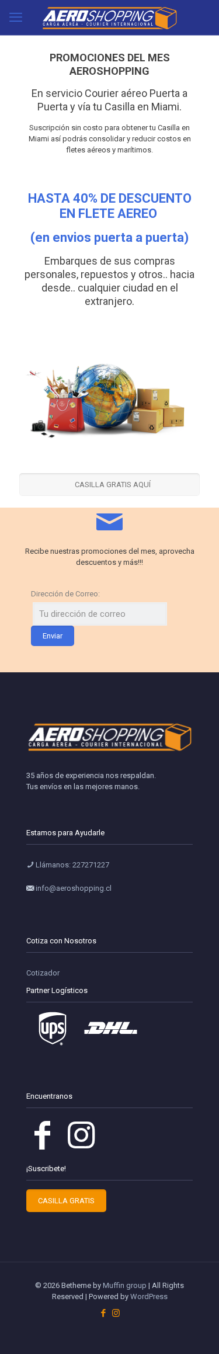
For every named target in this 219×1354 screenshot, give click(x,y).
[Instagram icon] (116, 1313)
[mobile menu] (16, 17)
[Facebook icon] (103, 1313)
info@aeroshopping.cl (73, 888)
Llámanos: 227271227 (71, 864)
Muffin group (125, 1285)
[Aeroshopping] (109, 17)
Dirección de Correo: (65, 593)
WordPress (149, 1296)
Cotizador (43, 972)
